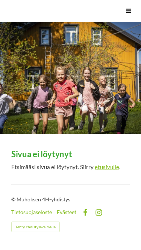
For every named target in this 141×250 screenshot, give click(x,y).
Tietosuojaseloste (31, 212)
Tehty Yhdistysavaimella (35, 227)
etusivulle (107, 167)
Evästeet (66, 212)
